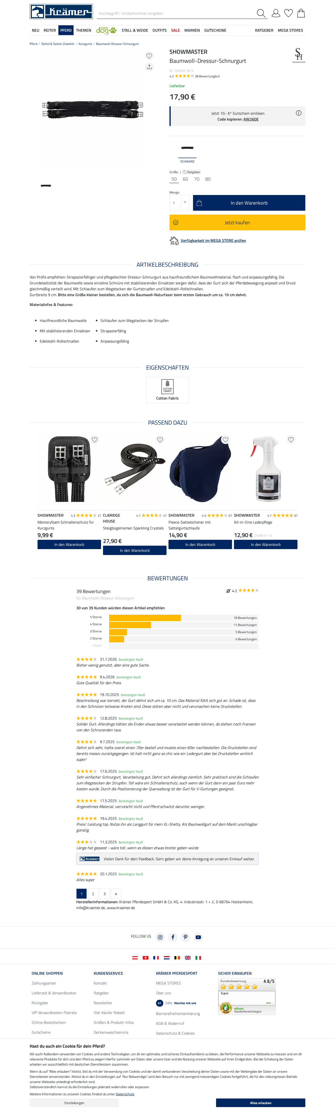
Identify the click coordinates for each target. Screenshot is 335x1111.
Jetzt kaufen (237, 222)
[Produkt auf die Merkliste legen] (149, 55)
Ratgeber (194, 171)
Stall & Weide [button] (135, 30)
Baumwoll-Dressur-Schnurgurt (117, 43)
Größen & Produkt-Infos (114, 1022)
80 (208, 179)
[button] (106, 30)
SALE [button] (175, 30)
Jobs (177, 1003)
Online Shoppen (47, 973)
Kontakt (100, 983)
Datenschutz (125, 1094)
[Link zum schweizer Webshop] (146, 957)
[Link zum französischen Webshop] (157, 957)
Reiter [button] (50, 30)
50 (174, 179)
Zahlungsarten (44, 983)
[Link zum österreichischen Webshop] (136, 957)
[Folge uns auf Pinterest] (186, 937)
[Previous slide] (34, 111)
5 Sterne (96, 617)
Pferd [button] (66, 30)
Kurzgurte (85, 43)
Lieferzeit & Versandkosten (54, 993)
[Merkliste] (288, 12)
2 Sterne (96, 638)
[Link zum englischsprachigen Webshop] (189, 957)
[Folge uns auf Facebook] (173, 937)
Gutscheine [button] (215, 30)
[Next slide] (152, 111)
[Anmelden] (276, 12)
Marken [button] (192, 30)
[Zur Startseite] (61, 11)
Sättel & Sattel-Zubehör (58, 43)
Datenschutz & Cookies (175, 1033)
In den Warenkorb (135, 550)
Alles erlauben (260, 1102)
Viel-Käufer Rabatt (109, 1012)
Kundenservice (108, 973)
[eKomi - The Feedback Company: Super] (247, 996)
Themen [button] (83, 30)
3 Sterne (96, 631)
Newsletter (103, 1003)
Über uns (163, 993)
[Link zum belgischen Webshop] (178, 957)
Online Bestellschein (49, 1022)
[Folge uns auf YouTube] (198, 937)
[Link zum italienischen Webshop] (199, 957)
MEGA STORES (290, 30)
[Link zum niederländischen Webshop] (167, 957)
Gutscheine (41, 1032)
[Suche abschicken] (262, 13)
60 (185, 179)
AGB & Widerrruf (170, 1023)
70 (196, 179)
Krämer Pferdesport (176, 973)
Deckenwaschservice (111, 1032)
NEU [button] (35, 30)
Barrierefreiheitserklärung (178, 1013)
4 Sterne (96, 624)
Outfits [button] (160, 30)
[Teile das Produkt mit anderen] (149, 66)
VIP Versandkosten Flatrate (54, 1012)
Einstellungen (74, 1102)
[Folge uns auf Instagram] (160, 937)
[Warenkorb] (301, 12)
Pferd (33, 43)
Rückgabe (40, 1003)
